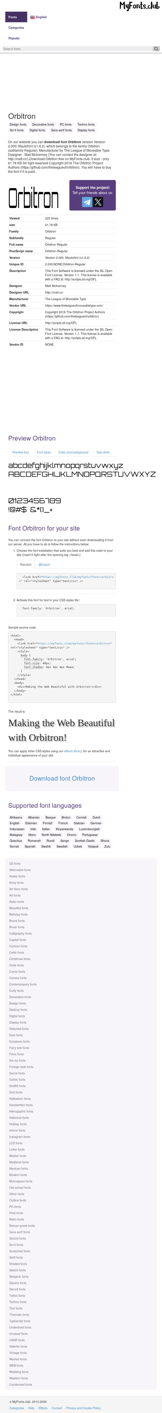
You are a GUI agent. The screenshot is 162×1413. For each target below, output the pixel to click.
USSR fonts (17, 1340)
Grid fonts (15, 1092)
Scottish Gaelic (85, 840)
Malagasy (16, 835)
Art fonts (14, 895)
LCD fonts (15, 1143)
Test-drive (103, 452)
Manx (32, 835)
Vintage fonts (18, 1353)
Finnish (48, 823)
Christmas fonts (19, 959)
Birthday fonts (18, 914)
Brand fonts (17, 920)
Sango (64, 840)
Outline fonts (17, 1200)
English (41, 17)
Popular (14, 38)
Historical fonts (19, 1117)
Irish (33, 829)
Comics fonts (18, 978)
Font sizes (43, 452)
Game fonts (17, 1073)
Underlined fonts (20, 1327)
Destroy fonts (18, 1009)
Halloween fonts (20, 1098)
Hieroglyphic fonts (21, 1111)
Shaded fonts (18, 1264)
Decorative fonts (20, 997)
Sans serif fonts (19, 1232)
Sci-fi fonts (16, 1245)
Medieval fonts (19, 1162)
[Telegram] (87, 202)
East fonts (16, 1035)
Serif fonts (16, 1257)
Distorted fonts (19, 1029)
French (63, 823)
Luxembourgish (89, 829)
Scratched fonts (19, 1251)
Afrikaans (16, 817)
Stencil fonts (17, 1289)
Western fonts (18, 1378)
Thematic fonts (19, 1314)
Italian (46, 829)
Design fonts (17, 1003)
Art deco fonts (18, 889)
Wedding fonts (18, 1372)
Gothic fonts (17, 1079)
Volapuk (93, 846)
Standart (25, 564)
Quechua (16, 840)
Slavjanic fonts (18, 1276)
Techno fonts (18, 1302)
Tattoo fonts (17, 1295)
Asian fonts (16, 901)
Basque (51, 817)
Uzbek (78, 846)
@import (44, 564)
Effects (43, 1408)
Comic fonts (17, 971)
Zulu (107, 846)
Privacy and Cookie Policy (83, 1408)
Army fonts (16, 882)
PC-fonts (15, 1206)
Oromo (71, 835)
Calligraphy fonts (20, 933)
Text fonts (15, 1308)
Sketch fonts (17, 1270)
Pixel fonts (16, 1213)
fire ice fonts (17, 1060)
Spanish (30, 846)
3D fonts (14, 863)
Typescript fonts (19, 1321)
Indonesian (17, 829)
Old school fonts (20, 1187)
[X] (98, 202)
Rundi (50, 840)
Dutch (96, 817)
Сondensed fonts (20, 1384)
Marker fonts (17, 1156)
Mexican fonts (18, 1168)
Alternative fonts (20, 870)
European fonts (19, 1041)
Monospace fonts (20, 1181)
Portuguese (90, 835)
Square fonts (17, 1283)
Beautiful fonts (18, 908)
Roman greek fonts (22, 1225)
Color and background (73, 452)
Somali (14, 846)
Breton (66, 817)
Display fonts (17, 1022)
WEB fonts (16, 1365)
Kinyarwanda (64, 829)
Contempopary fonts (22, 984)
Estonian (31, 823)
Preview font (20, 452)
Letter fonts (16, 1149)
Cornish (81, 817)
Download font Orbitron (62, 778)
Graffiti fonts (17, 1086)
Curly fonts (16, 990)
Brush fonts (16, 927)
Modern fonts (18, 1175)
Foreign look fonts (21, 1067)
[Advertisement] (81, 71)
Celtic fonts (16, 952)
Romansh (34, 840)
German (95, 823)
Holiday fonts (18, 1124)
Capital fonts (17, 940)
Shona (105, 840)
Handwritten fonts (21, 1105)
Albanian (34, 817)
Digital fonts (17, 1016)
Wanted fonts (18, 1359)
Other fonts (16, 1194)
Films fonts (16, 1054)
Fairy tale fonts (19, 1048)
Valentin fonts (18, 1346)
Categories (16, 27)
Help (31, 1408)
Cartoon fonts (18, 946)
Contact (57, 1408)
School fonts (17, 1238)
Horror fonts (17, 1130)
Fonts (12, 17)
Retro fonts (16, 1219)
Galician (79, 823)
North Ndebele (51, 835)
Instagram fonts (19, 1137)
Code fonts (16, 965)
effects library (73, 751)
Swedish (62, 846)
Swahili (46, 846)
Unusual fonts (18, 1333)
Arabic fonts (17, 876)
